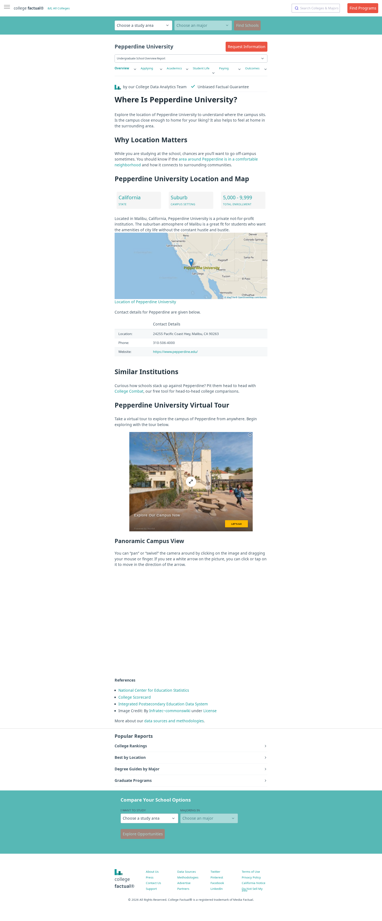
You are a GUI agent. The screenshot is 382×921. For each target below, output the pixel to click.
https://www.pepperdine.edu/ (175, 351)
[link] (126, 68)
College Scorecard (134, 697)
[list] (126, 68)
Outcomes (252, 68)
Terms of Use (251, 872)
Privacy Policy (251, 877)
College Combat (129, 391)
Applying (147, 68)
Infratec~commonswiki (169, 710)
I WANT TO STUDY (133, 810)
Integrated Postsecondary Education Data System (163, 704)
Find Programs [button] (363, 8)
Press (149, 877)
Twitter (215, 872)
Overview (122, 68)
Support (151, 889)
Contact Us (153, 883)
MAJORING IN (190, 810)
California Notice (253, 883)
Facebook (217, 883)
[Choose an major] (203, 25)
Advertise (184, 883)
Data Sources (186, 872)
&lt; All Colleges (59, 8)
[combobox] (316, 8)
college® (124, 882)
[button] (246, 47)
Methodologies (187, 877)
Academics (174, 68)
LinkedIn (216, 889)
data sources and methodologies (174, 720)
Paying (224, 68)
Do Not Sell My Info (252, 890)
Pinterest (216, 877)
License (210, 710)
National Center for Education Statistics (153, 690)
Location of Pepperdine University (145, 301)
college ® (29, 8)
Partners (183, 889)
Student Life (201, 68)
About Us (152, 872)
